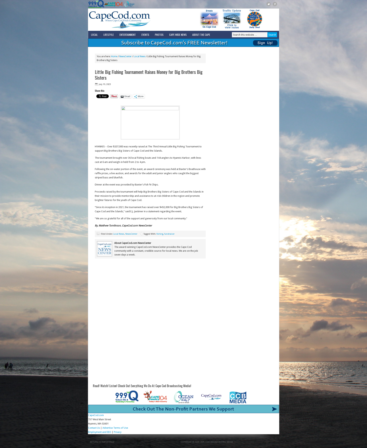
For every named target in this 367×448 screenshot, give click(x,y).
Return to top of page (102, 442)
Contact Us (94, 427)
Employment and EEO (99, 432)
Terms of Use (120, 427)
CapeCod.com (136, 20)
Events (145, 35)
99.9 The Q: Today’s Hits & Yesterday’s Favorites (96, 4)
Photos (159, 35)
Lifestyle (108, 35)
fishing (160, 234)
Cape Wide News (178, 35)
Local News (118, 234)
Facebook (275, 4)
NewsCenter (131, 234)
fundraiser (169, 234)
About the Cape (201, 35)
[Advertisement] (150, 293)
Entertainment (127, 35)
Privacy (118, 432)
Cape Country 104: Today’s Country (113, 4)
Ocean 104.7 (129, 4)
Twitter (268, 4)
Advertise (107, 427)
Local (94, 35)
